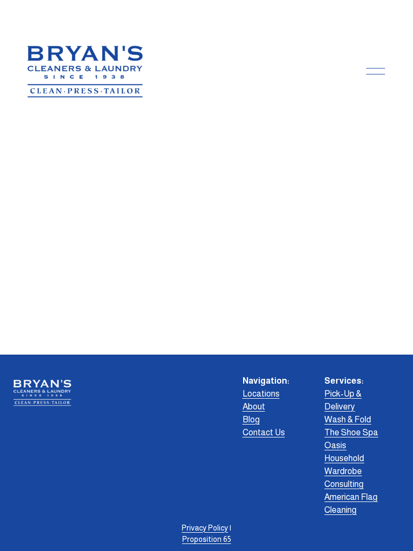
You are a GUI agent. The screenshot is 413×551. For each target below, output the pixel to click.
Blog (251, 419)
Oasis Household (344, 452)
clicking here (166, 206)
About (254, 406)
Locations (261, 393)
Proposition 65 (206, 539)
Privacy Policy (205, 528)
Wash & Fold (347, 419)
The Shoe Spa (351, 432)
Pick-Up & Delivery (342, 400)
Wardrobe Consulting (344, 478)
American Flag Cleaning (351, 503)
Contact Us (264, 432)
